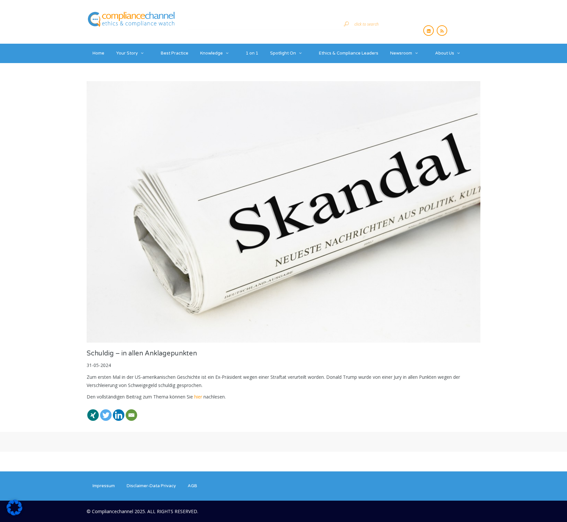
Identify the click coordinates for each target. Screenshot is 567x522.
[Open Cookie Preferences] (14, 514)
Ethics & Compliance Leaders (348, 53)
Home (98, 53)
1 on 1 (252, 53)
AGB (192, 485)
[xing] (93, 411)
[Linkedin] (118, 411)
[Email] (131, 411)
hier (198, 397)
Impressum (104, 485)
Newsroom (401, 53)
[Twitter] (106, 411)
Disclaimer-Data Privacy (151, 485)
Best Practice (174, 53)
